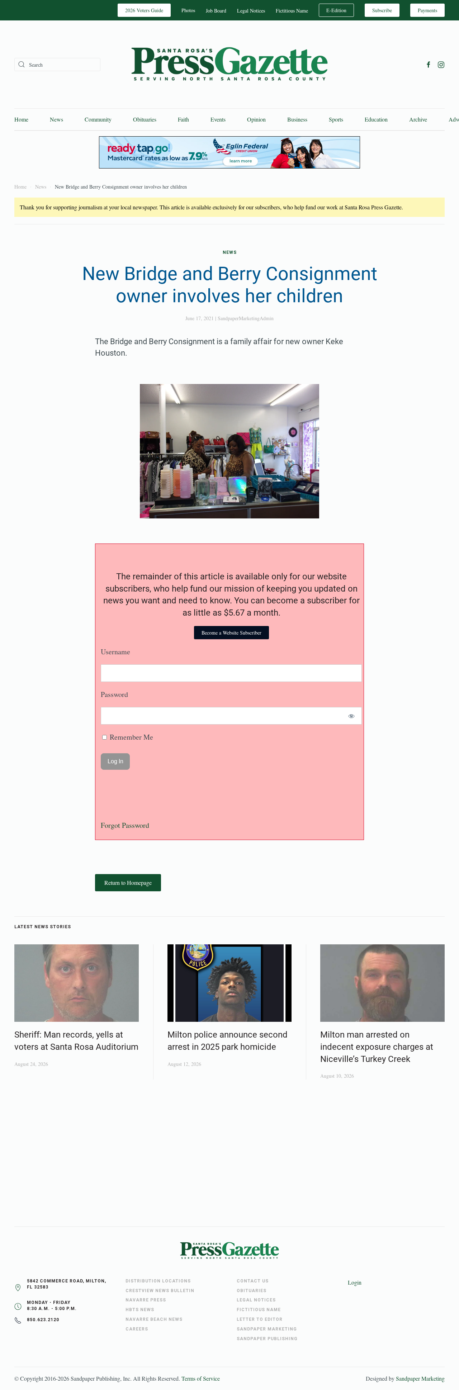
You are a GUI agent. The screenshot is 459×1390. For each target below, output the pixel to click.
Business (297, 119)
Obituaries (144, 119)
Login (354, 1282)
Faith (183, 119)
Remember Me (130, 737)
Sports (336, 119)
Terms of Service (200, 1378)
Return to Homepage (128, 882)
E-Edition (336, 10)
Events (218, 119)
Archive (418, 119)
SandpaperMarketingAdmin (246, 318)
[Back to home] (229, 64)
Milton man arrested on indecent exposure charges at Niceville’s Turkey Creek (376, 1047)
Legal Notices (251, 10)
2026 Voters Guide (144, 10)
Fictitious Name (292, 10)
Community (98, 119)
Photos (188, 10)
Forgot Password (125, 825)
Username (115, 651)
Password (114, 694)
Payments (427, 10)
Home (21, 119)
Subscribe (382, 10)
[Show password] (351, 716)
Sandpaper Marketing (420, 1378)
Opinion (256, 119)
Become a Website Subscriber (231, 632)
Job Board (216, 10)
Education (376, 119)
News (56, 119)
